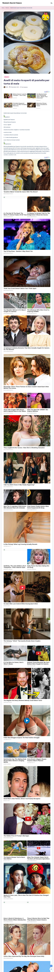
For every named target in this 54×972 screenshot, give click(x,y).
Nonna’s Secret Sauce (12, 3)
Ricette (7, 76)
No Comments (25, 87)
